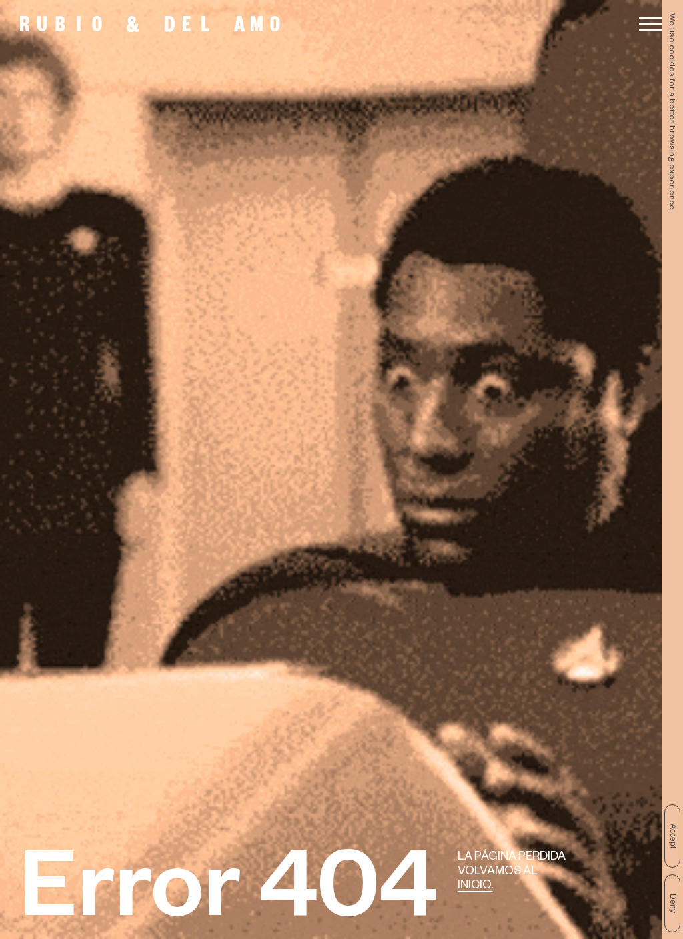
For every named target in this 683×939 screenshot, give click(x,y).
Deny (673, 903)
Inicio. (475, 886)
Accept (673, 836)
